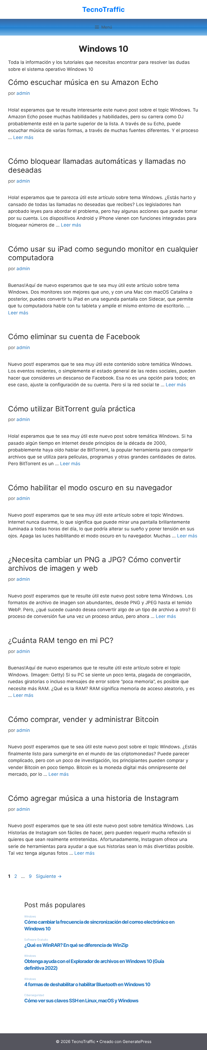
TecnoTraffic (103, 9)
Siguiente (49, 876)
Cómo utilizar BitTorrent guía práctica (71, 408)
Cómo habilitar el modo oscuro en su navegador (90, 487)
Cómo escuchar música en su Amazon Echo (83, 82)
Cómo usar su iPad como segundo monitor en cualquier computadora (103, 253)
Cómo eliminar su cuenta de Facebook (74, 336)
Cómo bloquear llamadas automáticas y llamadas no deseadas (97, 165)
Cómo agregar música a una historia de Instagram (93, 798)
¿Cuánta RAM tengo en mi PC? (60, 640)
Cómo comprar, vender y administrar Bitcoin (83, 719)
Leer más (23, 137)
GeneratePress (137, 1041)
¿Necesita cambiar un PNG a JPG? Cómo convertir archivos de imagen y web (94, 564)
